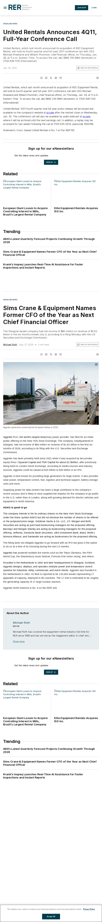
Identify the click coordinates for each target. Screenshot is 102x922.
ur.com (50, 112)
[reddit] (55, 78)
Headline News (10, 24)
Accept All (51, 916)
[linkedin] (46, 78)
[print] (97, 78)
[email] (60, 78)
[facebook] (41, 78)
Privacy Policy (89, 909)
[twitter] (51, 78)
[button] (5, 8)
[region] (51, 913)
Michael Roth (10, 344)
